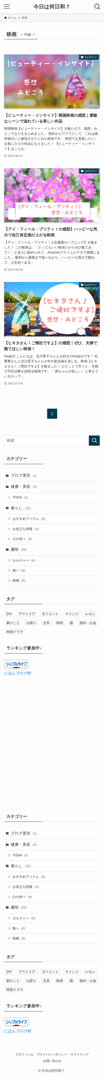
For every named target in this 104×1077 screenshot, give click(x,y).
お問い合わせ (52, 1060)
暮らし (21, 508)
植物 (18, 580)
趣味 (19, 549)
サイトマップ (79, 1054)
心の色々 (22, 539)
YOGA (20, 497)
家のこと (13, 623)
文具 (46, 623)
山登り (31, 623)
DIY (9, 614)
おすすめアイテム (28, 519)
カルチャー (23, 560)
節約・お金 (88, 623)
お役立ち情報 (25, 529)
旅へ (18, 570)
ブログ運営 (24, 475)
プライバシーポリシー (52, 1054)
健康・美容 (24, 487)
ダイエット (50, 614)
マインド (71, 614)
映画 (59, 623)
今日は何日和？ (52, 6)
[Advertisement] (52, 736)
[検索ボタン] (97, 6)
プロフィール (24, 1054)
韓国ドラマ (14, 632)
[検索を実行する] (94, 440)
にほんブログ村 (17, 673)
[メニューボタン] (6, 6)
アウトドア (27, 614)
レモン (90, 614)
